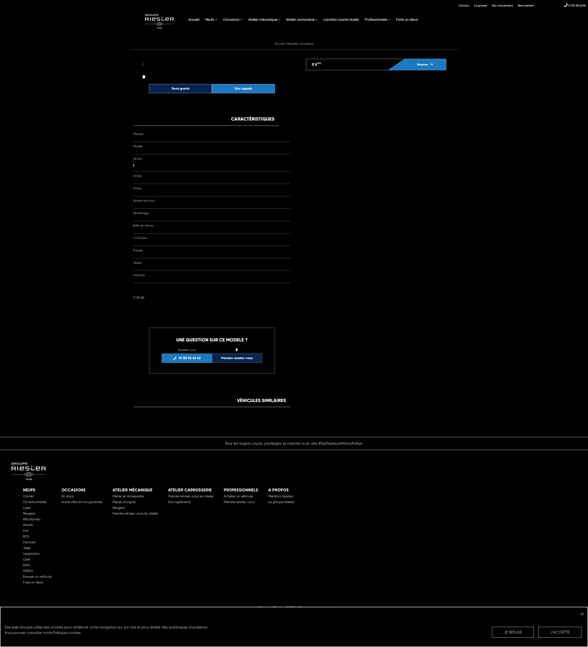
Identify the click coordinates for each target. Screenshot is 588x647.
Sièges (137, 262)
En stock (68, 496)
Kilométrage (141, 213)
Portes (137, 188)
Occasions (231, 19)
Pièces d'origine (124, 502)
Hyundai (29, 542)
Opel (26, 559)
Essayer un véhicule (37, 576)
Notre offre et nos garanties (82, 502)
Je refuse (513, 632)
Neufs (209, 19)
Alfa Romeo (31, 519)
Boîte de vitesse (143, 225)
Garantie (139, 275)
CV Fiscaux (140, 237)
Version (137, 158)
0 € (316, 64)
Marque (138, 133)
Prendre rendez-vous (237, 358)
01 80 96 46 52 (577, 5)
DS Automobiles (35, 502)
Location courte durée (341, 19)
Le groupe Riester (281, 502)
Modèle (138, 146)
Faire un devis (407, 19)
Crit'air (138, 297)
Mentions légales (280, 496)
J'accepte (560, 632)
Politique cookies (67, 632)
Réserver (422, 64)
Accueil (193, 19)
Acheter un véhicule (238, 496)
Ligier (27, 507)
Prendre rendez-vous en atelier (135, 513)
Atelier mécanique (262, 19)
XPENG (28, 571)
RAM (26, 565)
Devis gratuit (180, 88)
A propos (278, 489)
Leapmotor (31, 553)
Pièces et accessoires (128, 496)
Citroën (28, 496)
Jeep (27, 548)
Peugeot (29, 513)
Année (137, 175)
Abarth (28, 525)
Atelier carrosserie (300, 19)
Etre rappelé (243, 88)
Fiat (25, 530)
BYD (26, 536)
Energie (138, 250)
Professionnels (376, 19)
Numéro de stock (144, 200)
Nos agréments (179, 502)
